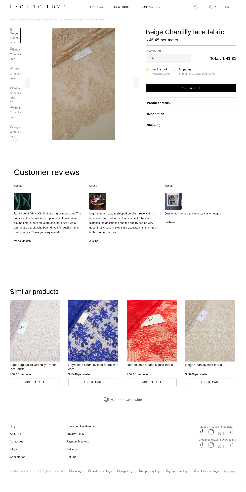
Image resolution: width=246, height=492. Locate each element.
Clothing (121, 7)
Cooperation (17, 457)
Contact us (150, 7)
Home (13, 19)
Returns (71, 457)
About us (15, 433)
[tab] (191, 103)
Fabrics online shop (30, 19)
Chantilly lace (66, 19)
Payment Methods (77, 441)
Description (155, 114)
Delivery (71, 449)
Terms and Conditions (80, 426)
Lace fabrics (50, 19)
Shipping (153, 125)
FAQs (13, 449)
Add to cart (191, 87)
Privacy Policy (75, 433)
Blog (13, 426)
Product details (158, 103)
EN (227, 7)
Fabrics (96, 7)
